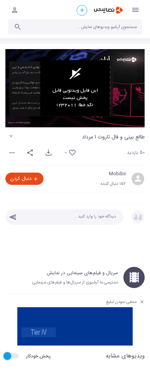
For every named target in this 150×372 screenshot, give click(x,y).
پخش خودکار (38, 356)
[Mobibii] (138, 179)
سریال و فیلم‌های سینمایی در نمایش (82, 273)
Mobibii (117, 174)
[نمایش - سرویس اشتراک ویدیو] (108, 10)
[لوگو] (126, 60)
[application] (75, 88)
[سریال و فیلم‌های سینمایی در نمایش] (134, 277)
